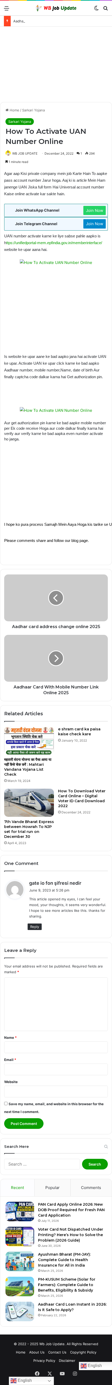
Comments (91, 1187)
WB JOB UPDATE (25, 153)
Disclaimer (67, 1360)
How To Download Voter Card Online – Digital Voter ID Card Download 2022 (81, 798)
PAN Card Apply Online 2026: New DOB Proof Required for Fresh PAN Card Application (71, 1210)
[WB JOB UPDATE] (56, 8)
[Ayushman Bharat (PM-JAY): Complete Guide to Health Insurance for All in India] (19, 1261)
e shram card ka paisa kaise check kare (79, 731)
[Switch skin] (96, 10)
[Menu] (6, 10)
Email (10, 1060)
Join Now (94, 210)
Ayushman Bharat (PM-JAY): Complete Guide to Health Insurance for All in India (64, 1260)
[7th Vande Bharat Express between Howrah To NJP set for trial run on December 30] (29, 803)
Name (10, 1037)
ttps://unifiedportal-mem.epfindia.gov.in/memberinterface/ (54, 243)
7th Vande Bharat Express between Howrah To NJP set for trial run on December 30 (29, 829)
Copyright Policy (83, 1352)
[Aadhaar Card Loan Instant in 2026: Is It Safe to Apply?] (19, 1311)
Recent (17, 1187)
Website (11, 1082)
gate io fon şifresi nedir (55, 883)
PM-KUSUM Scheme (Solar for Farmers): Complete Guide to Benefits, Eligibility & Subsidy (66, 1285)
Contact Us (57, 1352)
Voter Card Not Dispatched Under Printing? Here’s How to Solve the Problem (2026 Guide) (70, 1235)
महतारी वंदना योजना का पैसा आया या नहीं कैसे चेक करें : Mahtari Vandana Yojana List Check (27, 767)
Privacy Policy (44, 1360)
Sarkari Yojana (33, 110)
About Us (37, 1352)
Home (14, 110)
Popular (52, 1187)
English (24, 1380)
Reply (34, 927)
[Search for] (105, 10)
